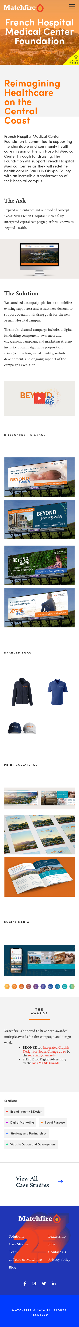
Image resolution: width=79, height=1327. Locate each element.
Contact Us (57, 1252)
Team (13, 1252)
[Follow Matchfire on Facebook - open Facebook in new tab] (24, 1283)
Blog (12, 1267)
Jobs (51, 1244)
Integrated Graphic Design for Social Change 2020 (46, 1049)
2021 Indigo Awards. (42, 1055)
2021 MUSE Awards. (45, 1063)
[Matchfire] (28, 7)
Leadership (57, 1236)
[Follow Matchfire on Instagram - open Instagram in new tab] (34, 1283)
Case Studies (19, 1244)
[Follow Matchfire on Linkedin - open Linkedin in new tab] (54, 1283)
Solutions (16, 1236)
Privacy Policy (59, 1259)
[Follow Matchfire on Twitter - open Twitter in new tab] (44, 1283)
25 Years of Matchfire (25, 1259)
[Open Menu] (72, 6)
